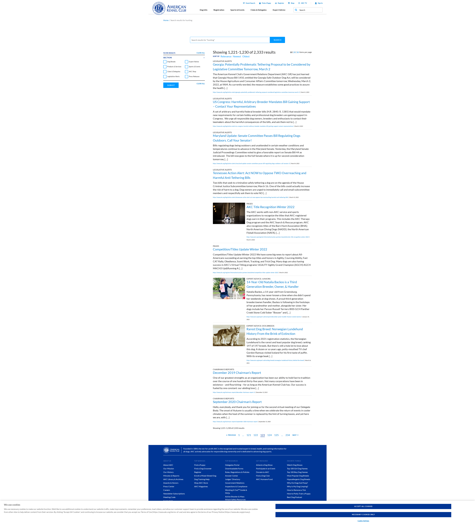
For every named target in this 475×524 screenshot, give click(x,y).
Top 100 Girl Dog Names (297, 468)
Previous (232, 435)
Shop (292, 3)
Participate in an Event (265, 468)
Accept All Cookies (363, 506)
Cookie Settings (363, 521)
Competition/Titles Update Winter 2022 (240, 249)
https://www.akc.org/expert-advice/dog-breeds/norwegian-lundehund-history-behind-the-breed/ (275, 360)
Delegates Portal (232, 465)
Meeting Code (169, 497)
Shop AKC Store (201, 483)
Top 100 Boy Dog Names (297, 472)
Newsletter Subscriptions (174, 493)
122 (255, 434)
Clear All (201, 53)
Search (277, 40)
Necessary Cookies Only (363, 515)
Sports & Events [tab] (237, 10)
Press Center (168, 486)
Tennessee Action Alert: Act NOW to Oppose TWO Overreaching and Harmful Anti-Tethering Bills (259, 175)
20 (294, 52)
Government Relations (234, 483)
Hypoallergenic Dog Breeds (298, 479)
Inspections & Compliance (236, 486)
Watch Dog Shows (294, 465)
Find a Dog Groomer (203, 468)
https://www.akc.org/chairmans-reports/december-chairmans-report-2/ (234, 392)
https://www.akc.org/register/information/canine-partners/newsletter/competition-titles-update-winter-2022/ (245, 272)
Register (281, 3)
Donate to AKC (262, 472)
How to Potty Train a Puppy (298, 493)
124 (269, 434)
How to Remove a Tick (296, 490)
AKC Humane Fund (264, 479)
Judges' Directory (232, 479)
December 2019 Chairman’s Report (237, 372)
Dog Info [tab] (203, 10)
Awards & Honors (170, 483)
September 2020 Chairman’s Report (237, 402)
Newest (237, 56)
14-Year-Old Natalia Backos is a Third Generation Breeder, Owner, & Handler (273, 284)
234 (287, 434)
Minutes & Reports (171, 475)
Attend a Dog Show (264, 465)
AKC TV (304, 3)
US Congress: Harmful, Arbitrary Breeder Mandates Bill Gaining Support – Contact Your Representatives (261, 104)
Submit (171, 85)
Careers (166, 490)
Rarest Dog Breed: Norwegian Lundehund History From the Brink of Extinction (275, 331)
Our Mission (168, 468)
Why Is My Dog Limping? (297, 486)
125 (276, 434)
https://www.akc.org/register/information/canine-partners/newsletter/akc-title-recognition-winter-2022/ (278, 237)
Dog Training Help (202, 479)
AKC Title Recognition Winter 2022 (271, 207)
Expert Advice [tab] (279, 10)
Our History (168, 472)
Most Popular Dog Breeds (298, 475)
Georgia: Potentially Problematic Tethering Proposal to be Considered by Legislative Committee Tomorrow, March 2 (261, 66)
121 (249, 434)
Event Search (250, 3)
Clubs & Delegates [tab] (259, 10)
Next (294, 435)
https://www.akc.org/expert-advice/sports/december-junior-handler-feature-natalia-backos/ (274, 316)
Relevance (226, 56)
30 (298, 52)
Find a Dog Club (263, 475)
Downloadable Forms (234, 468)
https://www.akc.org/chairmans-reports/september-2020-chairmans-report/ (235, 421)
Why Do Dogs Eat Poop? (297, 483)
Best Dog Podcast (294, 497)
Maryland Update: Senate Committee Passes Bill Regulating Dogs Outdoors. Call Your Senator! (256, 138)
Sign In (320, 3)
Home (165, 20)
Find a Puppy (266, 3)
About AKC (168, 465)
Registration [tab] (219, 10)
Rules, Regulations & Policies (237, 472)
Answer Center (231, 475)
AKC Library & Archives (173, 479)
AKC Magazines (201, 486)
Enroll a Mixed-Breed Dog (205, 475)
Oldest (245, 56)
